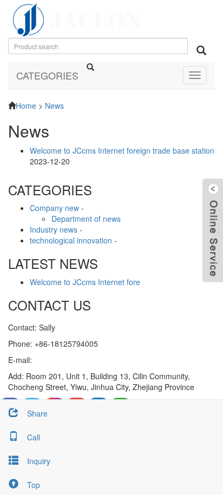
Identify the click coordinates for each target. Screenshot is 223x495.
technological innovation (71, 240)
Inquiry (38, 461)
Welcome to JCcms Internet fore (85, 281)
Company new (54, 207)
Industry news (53, 229)
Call (33, 437)
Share (37, 413)
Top (33, 484)
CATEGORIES (47, 75)
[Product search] (201, 50)
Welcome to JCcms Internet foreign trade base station (122, 150)
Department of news (86, 218)
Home (26, 105)
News (54, 105)
